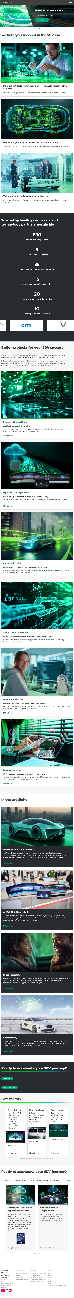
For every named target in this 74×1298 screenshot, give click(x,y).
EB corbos (49, 1275)
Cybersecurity (35, 1275)
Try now (40, 23)
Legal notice (5, 1280)
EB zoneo (48, 1283)
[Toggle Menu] (70, 2)
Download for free (16, 1248)
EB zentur (49, 1281)
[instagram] (3, 1290)
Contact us (19, 1277)
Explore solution (48, 1248)
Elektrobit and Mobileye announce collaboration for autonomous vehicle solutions (58, 1117)
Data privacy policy (7, 1284)
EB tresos (49, 1279)
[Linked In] (6, 1290)
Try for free (7, 1079)
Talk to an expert (9, 1087)
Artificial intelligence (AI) (38, 1281)
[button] (35, 28)
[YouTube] (10, 1290)
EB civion (48, 1274)
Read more (9, 436)
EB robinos (49, 1277)
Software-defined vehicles (39, 1274)
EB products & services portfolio (56, 1285)
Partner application (22, 1279)
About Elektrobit (21, 1274)
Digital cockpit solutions (38, 1279)
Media (18, 1275)
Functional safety (36, 1277)
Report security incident (8, 1282)
